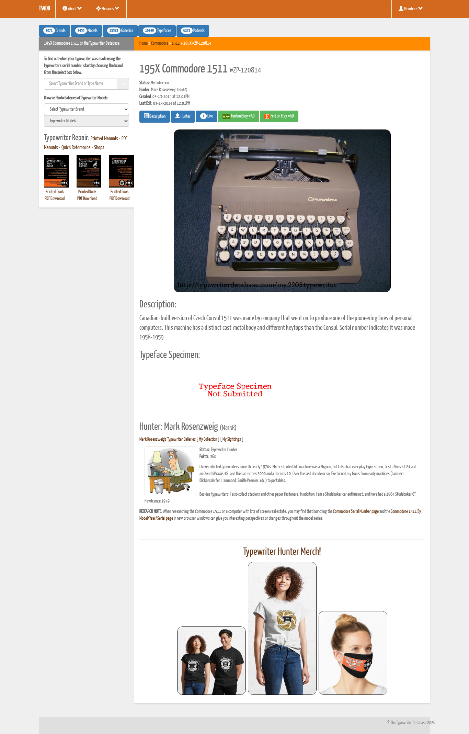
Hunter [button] (185, 116)
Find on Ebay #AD (242, 116)
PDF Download (55, 198)
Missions (108, 9)
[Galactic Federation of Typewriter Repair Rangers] (282, 628)
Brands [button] (56, 31)
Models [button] (88, 31)
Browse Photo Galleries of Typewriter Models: (76, 98)
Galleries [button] (121, 31)
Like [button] (208, 116)
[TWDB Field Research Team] (353, 653)
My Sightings (231, 439)
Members (410, 9)
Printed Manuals (104, 138)
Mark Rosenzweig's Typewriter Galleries (167, 439)
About (72, 9)
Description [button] (157, 116)
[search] (86, 109)
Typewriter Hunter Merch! (282, 552)
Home (143, 43)
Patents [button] (194, 31)
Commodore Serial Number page (356, 511)
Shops (99, 147)
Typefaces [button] (158, 31)
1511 (176, 43)
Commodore (159, 43)
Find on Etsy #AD (282, 116)
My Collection (208, 439)
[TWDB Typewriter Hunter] (211, 660)
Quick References (76, 147)
